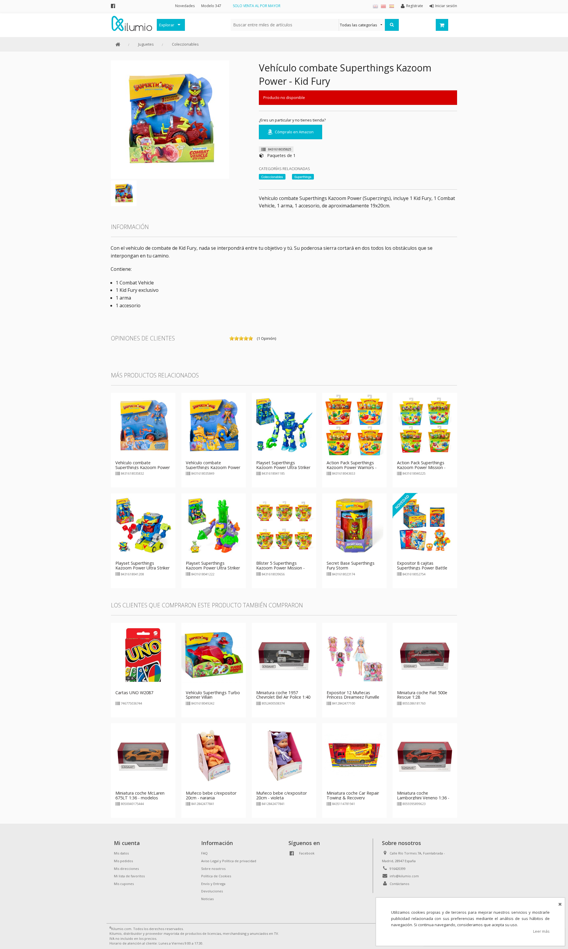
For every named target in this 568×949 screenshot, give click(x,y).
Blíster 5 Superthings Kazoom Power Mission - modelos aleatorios (280, 567)
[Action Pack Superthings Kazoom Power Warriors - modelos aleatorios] (354, 424)
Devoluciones (212, 891)
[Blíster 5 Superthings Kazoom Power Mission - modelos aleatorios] (284, 525)
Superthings (303, 176)
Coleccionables (185, 44)
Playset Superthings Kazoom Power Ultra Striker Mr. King (142, 567)
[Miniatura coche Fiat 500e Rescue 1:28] (425, 654)
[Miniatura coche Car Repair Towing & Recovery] (354, 755)
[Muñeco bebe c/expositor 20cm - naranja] (213, 755)
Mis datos (121, 853)
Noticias (207, 899)
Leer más (541, 931)
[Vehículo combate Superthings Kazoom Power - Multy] (213, 424)
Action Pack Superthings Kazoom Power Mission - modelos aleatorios (421, 467)
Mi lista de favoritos (129, 876)
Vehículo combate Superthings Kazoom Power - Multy (213, 467)
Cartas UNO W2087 (134, 692)
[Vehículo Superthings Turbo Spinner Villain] (213, 654)
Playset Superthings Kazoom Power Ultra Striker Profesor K (213, 567)
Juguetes (146, 44)
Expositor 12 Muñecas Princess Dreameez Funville (353, 695)
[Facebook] (113, 6)
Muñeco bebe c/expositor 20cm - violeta (281, 795)
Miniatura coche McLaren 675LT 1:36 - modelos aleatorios (139, 797)
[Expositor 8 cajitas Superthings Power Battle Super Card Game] (425, 525)
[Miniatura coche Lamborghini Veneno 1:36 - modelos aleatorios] (425, 755)
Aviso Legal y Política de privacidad (228, 861)
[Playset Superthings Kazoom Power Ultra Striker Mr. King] (143, 525)
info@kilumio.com (404, 876)
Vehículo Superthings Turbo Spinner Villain (213, 695)
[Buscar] (392, 25)
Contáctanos (399, 883)
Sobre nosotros (213, 868)
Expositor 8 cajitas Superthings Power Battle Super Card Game (422, 567)
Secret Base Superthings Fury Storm (351, 565)
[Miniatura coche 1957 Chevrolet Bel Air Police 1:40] (284, 654)
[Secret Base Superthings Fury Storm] (354, 525)
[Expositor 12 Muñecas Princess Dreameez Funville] (354, 654)
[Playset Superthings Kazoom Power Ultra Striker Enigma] (284, 424)
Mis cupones (124, 883)
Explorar (166, 25)
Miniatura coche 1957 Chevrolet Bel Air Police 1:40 (283, 695)
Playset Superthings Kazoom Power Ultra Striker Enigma (283, 467)
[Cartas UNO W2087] (143, 654)
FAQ (204, 853)
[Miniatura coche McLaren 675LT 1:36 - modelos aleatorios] (143, 755)
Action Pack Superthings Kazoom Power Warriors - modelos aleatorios (352, 467)
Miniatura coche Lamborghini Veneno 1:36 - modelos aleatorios (423, 797)
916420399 (398, 868)
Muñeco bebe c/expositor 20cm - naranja (211, 795)
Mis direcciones (126, 868)
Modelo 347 (211, 5)
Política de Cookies (216, 876)
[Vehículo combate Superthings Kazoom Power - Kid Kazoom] (143, 424)
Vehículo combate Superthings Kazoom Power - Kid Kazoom (142, 467)
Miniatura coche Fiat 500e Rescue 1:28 (422, 695)
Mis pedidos (123, 861)
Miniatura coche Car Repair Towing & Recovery (353, 795)
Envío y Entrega (213, 883)
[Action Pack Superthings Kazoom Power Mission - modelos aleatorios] (425, 424)
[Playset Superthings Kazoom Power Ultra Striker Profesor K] (213, 525)
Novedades (185, 5)
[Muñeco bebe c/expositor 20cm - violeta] (284, 755)
